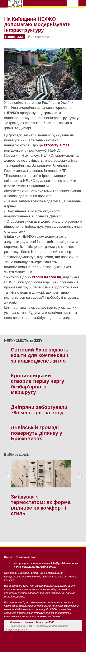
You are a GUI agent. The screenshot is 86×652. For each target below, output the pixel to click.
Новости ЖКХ (45, 622)
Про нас (9, 557)
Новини (28, 622)
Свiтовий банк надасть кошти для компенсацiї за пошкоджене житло (39, 355)
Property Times (56, 144)
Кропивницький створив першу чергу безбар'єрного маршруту (37, 383)
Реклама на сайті (26, 557)
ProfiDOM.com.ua (46, 276)
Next (79, 475)
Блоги (34, 573)
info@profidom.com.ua (64, 563)
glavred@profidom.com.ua (40, 567)
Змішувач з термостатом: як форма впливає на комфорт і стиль (41, 504)
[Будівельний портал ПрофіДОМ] (15, 3)
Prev (7, 475)
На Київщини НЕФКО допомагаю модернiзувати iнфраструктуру (37, 24)
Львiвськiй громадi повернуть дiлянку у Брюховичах (36, 433)
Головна (15, 622)
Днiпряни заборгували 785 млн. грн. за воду (39, 409)
